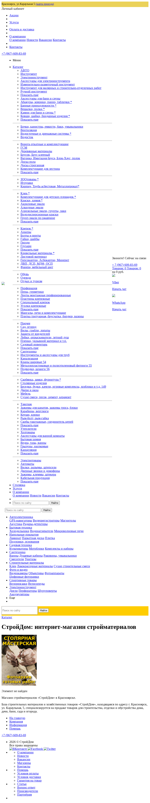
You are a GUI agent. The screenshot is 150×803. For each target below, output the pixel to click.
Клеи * (25, 193)
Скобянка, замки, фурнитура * (41, 379)
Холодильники (19, 531)
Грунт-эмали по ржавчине (38, 218)
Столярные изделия (34, 383)
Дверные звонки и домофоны (40, 471)
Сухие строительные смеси (72, 566)
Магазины (24, 763)
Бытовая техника (20, 527)
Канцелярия (29, 449)
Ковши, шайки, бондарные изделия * (45, 116)
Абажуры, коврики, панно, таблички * (46, 102)
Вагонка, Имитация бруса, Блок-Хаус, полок (50, 158)
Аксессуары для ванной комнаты (43, 435)
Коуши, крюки (30, 414)
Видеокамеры (18, 573)
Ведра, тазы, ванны (33, 442)
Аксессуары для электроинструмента (45, 81)
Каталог (18, 67)
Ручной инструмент (34, 91)
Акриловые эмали (33, 204)
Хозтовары (28, 432)
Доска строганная (32, 165)
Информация (18, 725)
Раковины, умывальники (60, 555)
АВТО (25, 70)
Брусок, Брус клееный (35, 154)
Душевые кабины (31, 555)
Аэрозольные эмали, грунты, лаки (43, 211)
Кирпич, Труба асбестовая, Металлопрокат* (50, 186)
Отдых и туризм (31, 281)
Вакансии (45, 40)
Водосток (27, 137)
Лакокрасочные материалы (35, 566)
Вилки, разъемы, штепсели (38, 467)
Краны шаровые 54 (33, 362)
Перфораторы (28, 590)
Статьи (22, 784)
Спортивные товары (23, 580)
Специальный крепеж (35, 302)
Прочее (25, 323)
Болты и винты (31, 235)
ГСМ (24, 147)
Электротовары (31, 460)
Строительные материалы (26, 562)
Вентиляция (29, 130)
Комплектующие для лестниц (40, 168)
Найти (54, 502)
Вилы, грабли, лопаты (35, 330)
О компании (17, 36)
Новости (32, 40)
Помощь (15, 728)
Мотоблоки (36, 548)
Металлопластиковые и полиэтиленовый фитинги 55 (56, 365)
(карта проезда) (45, 4)
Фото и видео (18, 569)
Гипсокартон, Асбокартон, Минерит (45, 260)
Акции (14, 15)
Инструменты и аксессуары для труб (45, 355)
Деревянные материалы (36, 151)
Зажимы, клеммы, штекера (38, 474)
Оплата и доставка (21, 29)
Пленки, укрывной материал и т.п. (44, 341)
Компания (16, 721)
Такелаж (26, 404)
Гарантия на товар (29, 780)
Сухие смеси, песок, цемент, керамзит (46, 397)
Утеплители (29, 428)
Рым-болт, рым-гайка (35, 418)
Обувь (25, 274)
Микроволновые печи (69, 531)
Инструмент (29, 74)
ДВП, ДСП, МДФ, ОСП (37, 263)
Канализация (29, 358)
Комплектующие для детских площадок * (48, 197)
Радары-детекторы (35, 524)
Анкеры (26, 232)
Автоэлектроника (21, 517)
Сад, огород (28, 326)
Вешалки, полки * (33, 109)
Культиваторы (18, 548)
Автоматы (27, 464)
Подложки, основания (24, 541)
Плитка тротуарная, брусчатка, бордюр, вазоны (52, 316)
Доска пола (28, 161)
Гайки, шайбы (30, 239)
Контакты (59, 40)
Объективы (36, 573)
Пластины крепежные (35, 298)
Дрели (13, 590)
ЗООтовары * (30, 179)
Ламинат (15, 538)
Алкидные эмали (32, 207)
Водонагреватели (41, 531)
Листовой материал (34, 256)
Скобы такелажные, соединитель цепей (47, 421)
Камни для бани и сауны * (38, 112)
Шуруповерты (47, 590)
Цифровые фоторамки (24, 576)
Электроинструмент (34, 77)
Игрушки (27, 182)
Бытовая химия (31, 439)
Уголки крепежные (33, 305)
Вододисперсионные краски (39, 214)
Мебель (25, 393)
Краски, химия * (32, 200)
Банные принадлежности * (38, 105)
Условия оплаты (28, 773)
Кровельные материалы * (37, 253)
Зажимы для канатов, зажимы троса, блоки (49, 407)
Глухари (26, 246)
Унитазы (30, 559)
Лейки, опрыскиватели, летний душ (45, 337)
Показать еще (29, 95)
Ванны (14, 555)
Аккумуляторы (19, 594)
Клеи (12, 566)
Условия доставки (29, 777)
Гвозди (25, 242)
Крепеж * (27, 228)
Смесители (16, 559)
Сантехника (29, 351)
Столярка (19, 485)
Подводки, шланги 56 (35, 369)
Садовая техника (20, 545)
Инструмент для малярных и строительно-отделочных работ (61, 88)
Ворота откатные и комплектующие (45, 144)
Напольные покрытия (23, 534)
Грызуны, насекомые (34, 446)
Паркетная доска (33, 538)
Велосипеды (36, 583)
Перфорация (29, 288)
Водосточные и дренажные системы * (46, 133)
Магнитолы (68, 520)
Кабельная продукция (35, 478)
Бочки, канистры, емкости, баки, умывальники (52, 126)
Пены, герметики (32, 291)
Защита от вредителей (35, 334)
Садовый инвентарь (34, 344)
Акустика (15, 524)
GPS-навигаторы (20, 520)
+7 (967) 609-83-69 (14, 53)
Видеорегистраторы (46, 520)
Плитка (50, 538)
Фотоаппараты (54, 573)
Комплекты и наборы (59, 548)
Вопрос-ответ (26, 787)
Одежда (26, 277)
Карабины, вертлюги (35, 411)
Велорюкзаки (18, 583)
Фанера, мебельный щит (37, 267)
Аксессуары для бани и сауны (40, 98)
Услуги (14, 22)
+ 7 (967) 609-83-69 (124, 264)
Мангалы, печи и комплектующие (43, 312)
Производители (27, 791)
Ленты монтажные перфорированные (46, 295)
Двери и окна (29, 390)
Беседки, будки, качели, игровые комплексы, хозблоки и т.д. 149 (63, 386)
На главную (17, 718)
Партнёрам (24, 794)
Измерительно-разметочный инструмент (48, 84)
